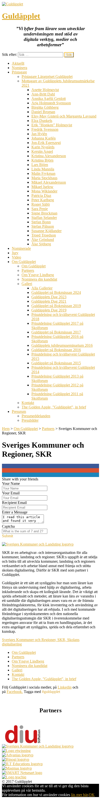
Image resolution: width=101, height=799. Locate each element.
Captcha (8, 526)
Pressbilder (30, 420)
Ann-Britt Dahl (43, 94)
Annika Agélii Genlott (48, 98)
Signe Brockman (44, 213)
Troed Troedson (43, 235)
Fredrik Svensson (44, 129)
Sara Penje (39, 209)
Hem (6, 429)
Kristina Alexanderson (48, 156)
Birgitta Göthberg (45, 107)
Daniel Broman (43, 112)
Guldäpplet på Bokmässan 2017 (56, 332)
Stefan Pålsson (42, 226)
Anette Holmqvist (45, 90)
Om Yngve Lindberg (38, 275)
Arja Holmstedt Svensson (51, 103)
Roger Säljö (40, 204)
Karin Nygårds (42, 147)
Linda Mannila (42, 169)
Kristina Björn (42, 160)
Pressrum (19, 411)
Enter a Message (14, 512)
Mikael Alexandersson (48, 182)
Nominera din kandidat (39, 279)
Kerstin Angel (42, 151)
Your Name (11, 483)
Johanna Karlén (43, 138)
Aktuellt (18, 63)
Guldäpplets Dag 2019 (48, 310)
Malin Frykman (43, 173)
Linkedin (65, 687)
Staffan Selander (44, 217)
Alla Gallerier (41, 288)
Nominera (19, 68)
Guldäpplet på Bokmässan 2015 (56, 363)
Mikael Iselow (42, 187)
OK (92, 795)
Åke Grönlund (42, 240)
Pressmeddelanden (36, 416)
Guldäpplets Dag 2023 (48, 297)
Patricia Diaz (41, 195)
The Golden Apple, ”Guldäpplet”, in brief (54, 407)
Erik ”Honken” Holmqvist (51, 125)
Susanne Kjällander (46, 231)
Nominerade (21, 248)
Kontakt (28, 403)
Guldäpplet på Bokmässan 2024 (56, 292)
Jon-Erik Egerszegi (46, 143)
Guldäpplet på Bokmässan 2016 (56, 350)
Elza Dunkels (41, 121)
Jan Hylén (39, 134)
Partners (28, 270)
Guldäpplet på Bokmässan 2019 (56, 306)
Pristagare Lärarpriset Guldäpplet (47, 76)
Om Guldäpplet (24, 262)
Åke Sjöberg (41, 244)
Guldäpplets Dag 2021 (48, 301)
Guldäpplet (21, 16)
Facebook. (15, 692)
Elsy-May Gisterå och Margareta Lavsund (63, 116)
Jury (15, 253)
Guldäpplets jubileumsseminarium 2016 (62, 345)
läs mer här (79, 795)
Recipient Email (14, 503)
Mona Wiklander (44, 191)
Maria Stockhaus (44, 178)
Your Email (11, 493)
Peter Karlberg (42, 200)
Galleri (27, 284)
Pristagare (19, 72)
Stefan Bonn (41, 222)
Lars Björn (39, 165)
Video (16, 257)
